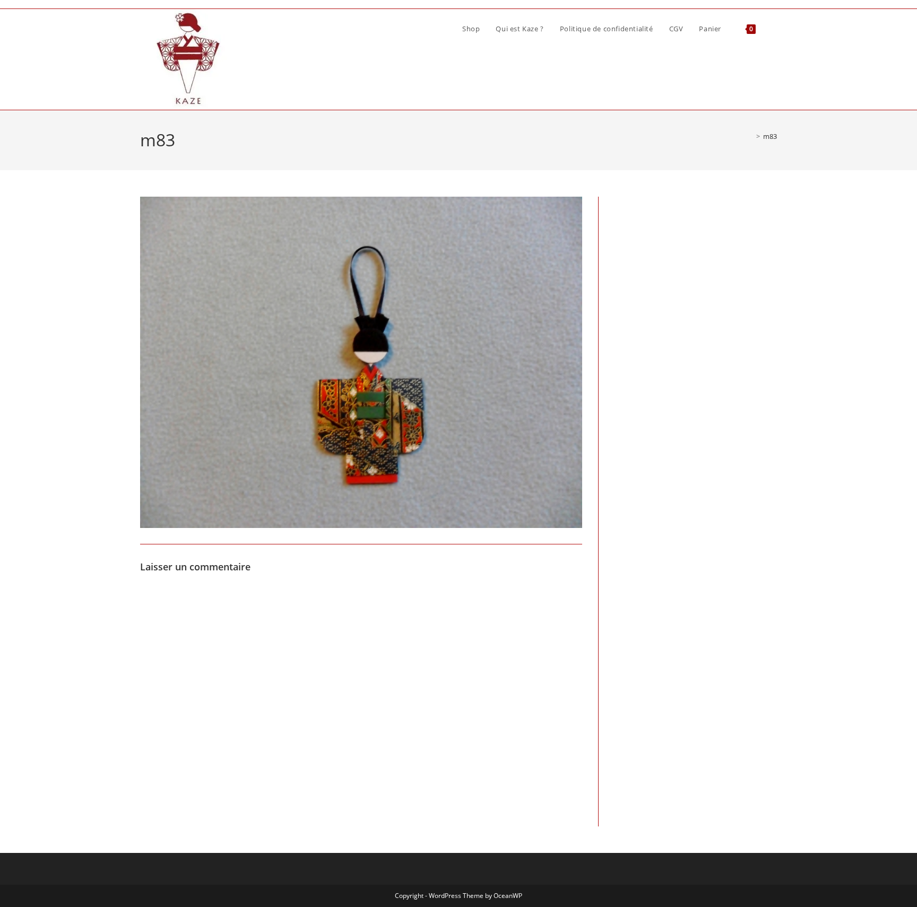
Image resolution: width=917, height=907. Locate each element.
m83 (770, 136)
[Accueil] (750, 136)
